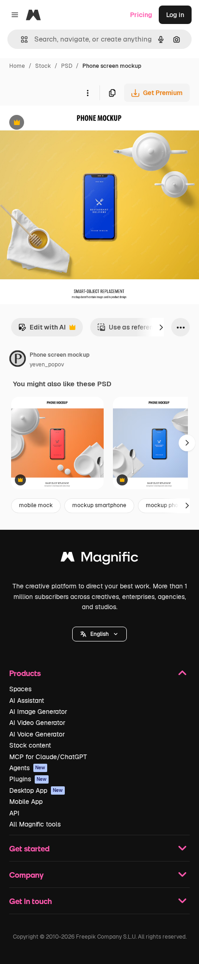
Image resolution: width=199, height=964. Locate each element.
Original (59, 123)
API (14, 813)
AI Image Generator (38, 711)
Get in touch (30, 901)
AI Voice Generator (37, 734)
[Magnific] (99, 559)
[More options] (87, 93)
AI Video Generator (37, 723)
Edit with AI (42, 329)
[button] (99, 634)
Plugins (28, 779)
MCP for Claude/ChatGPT (48, 757)
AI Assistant (26, 700)
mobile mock (36, 505)
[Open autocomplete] (20, 39)
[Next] (161, 327)
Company (26, 875)
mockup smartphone (99, 505)
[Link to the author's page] (17, 360)
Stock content (30, 745)
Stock (43, 66)
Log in (175, 15)
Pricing (141, 15)
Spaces (20, 689)
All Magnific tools (35, 824)
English (99, 634)
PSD (66, 66)
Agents (27, 768)
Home (17, 66)
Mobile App (26, 801)
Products (25, 673)
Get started (29, 848)
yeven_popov (47, 364)
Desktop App (36, 790)
